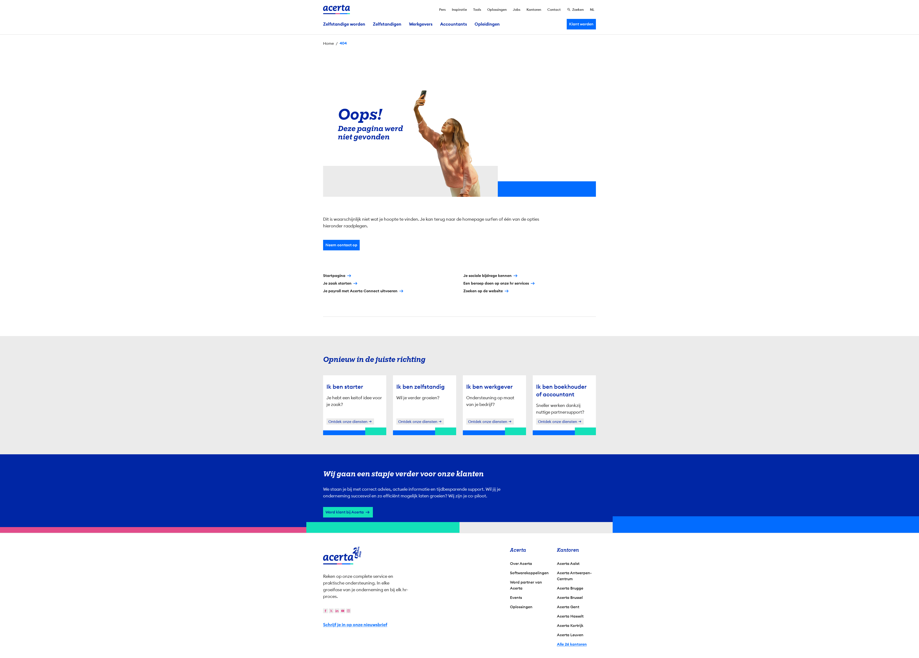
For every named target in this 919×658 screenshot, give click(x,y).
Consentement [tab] (411, 277)
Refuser (458, 371)
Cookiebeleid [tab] (507, 277)
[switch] (433, 352)
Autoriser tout (501, 371)
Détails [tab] (459, 277)
